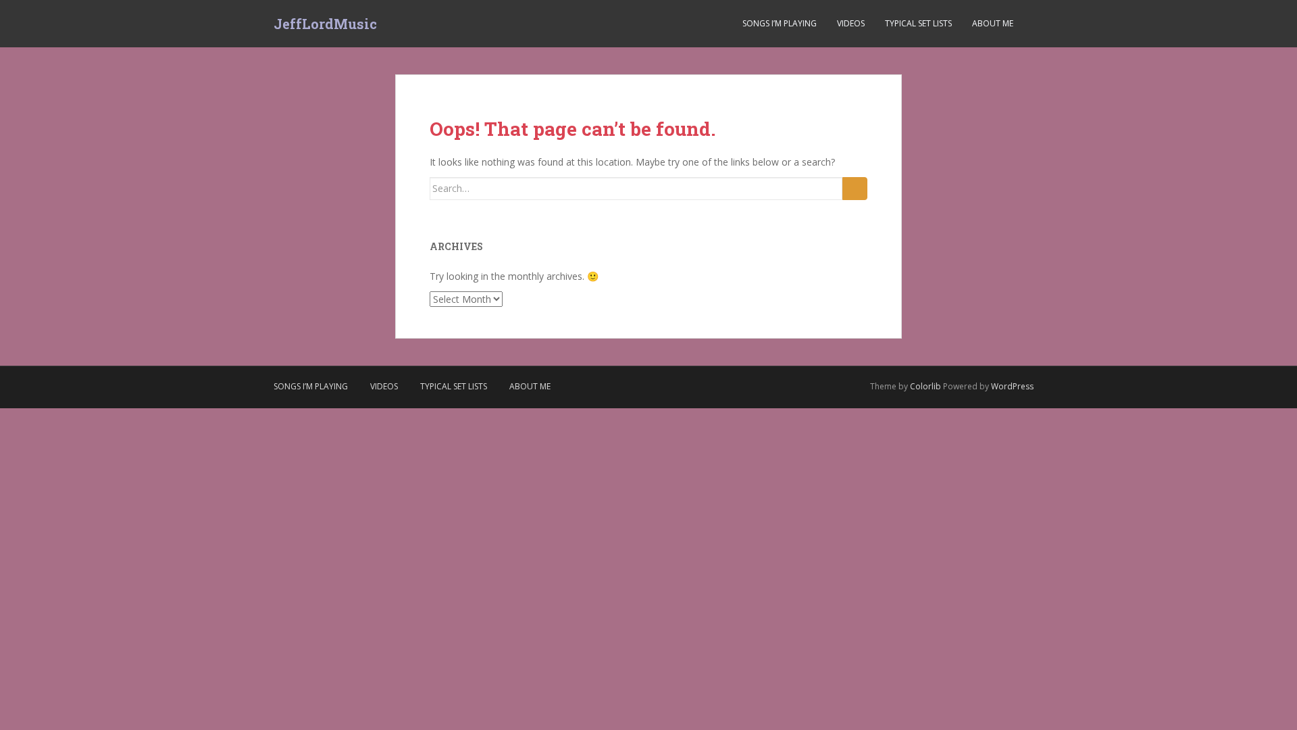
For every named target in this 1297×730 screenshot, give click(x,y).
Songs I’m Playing (779, 23)
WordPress (1012, 386)
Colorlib (925, 386)
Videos (851, 23)
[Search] (854, 188)
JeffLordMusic (325, 23)
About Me (992, 23)
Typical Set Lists (918, 23)
